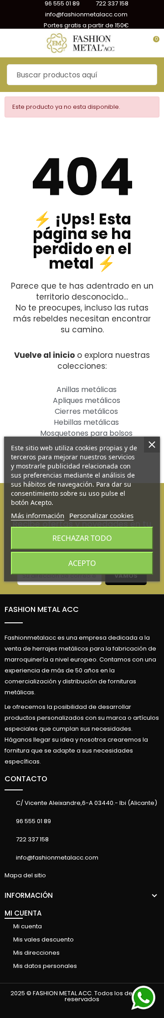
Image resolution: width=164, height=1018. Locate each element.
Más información (37, 515)
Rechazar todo (82, 538)
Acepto (82, 563)
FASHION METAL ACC (42, 609)
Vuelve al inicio (44, 355)
